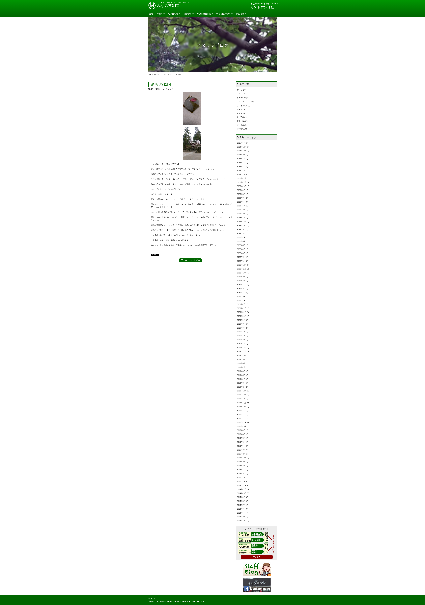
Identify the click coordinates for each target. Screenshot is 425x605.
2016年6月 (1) (242, 438)
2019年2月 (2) (242, 387)
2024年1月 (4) (242, 174)
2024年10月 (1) (243, 151)
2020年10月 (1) (243, 316)
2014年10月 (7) (243, 493)
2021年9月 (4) (242, 277)
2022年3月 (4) (242, 253)
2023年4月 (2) (242, 206)
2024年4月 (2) (242, 163)
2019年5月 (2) (242, 375)
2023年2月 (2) (242, 214)
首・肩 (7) (241, 113)
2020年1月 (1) (242, 344)
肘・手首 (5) (241, 117)
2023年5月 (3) (242, 202)
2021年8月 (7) (242, 281)
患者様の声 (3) (242, 98)
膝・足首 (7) (241, 125)
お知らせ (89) (242, 90)
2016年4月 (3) (242, 446)
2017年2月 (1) (242, 410)
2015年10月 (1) (243, 458)
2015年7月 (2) (242, 470)
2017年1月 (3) (242, 414)
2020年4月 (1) (242, 336)
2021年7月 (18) (243, 285)
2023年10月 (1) (243, 186)
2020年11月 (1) (243, 312)
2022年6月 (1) (242, 241)
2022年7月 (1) (242, 237)
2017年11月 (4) (243, 403)
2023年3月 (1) (242, 210)
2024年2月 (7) (242, 170)
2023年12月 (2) (243, 178)
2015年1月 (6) (242, 481)
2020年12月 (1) (243, 308)
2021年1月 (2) (242, 304)
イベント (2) (241, 94)
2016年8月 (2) (242, 434)
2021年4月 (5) (242, 292)
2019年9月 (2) (242, 359)
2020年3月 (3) (242, 340)
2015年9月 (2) (242, 462)
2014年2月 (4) (242, 517)
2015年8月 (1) (242, 466)
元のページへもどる (190, 260)
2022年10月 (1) (243, 225)
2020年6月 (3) (242, 332)
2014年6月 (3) (242, 509)
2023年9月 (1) (242, 190)
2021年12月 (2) (243, 265)
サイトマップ (152, 598)
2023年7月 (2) (242, 198)
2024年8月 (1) (242, 159)
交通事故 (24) (242, 129)
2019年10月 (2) (243, 355)
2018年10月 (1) (243, 395)
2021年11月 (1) (243, 269)
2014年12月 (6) (243, 485)
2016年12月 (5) (243, 418)
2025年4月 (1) (242, 143)
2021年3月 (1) (242, 296)
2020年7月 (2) (242, 328)
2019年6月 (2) (242, 371)
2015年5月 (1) (242, 474)
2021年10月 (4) (243, 273)
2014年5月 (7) (242, 513)
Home (150, 13)
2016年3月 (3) (242, 450)
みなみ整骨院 (168, 6)
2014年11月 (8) (243, 489)
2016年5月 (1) (242, 442)
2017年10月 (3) (243, 407)
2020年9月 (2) (242, 320)
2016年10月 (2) (243, 426)
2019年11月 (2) (243, 351)
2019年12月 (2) (243, 348)
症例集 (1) (241, 109)
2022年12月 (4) (243, 222)
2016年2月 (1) (242, 454)
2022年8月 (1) (242, 233)
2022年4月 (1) (242, 249)
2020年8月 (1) (242, 324)
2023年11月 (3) (243, 182)
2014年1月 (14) (243, 521)
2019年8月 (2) (242, 363)
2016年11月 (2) (243, 422)
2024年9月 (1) (242, 155)
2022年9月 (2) (242, 229)
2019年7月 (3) (242, 367)
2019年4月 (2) (242, 379)
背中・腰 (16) (242, 121)
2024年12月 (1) (243, 147)
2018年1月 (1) (242, 399)
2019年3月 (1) (242, 383)
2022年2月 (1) (242, 257)
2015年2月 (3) (242, 477)
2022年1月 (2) (242, 261)
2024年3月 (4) (242, 167)
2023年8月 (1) (242, 194)
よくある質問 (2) (243, 105)
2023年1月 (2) (242, 218)
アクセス (256, 557)
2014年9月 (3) (242, 497)
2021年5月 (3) (242, 289)
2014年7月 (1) (242, 505)
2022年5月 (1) (242, 245)
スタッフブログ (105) (245, 102)
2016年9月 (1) (242, 430)
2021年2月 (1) (242, 300)
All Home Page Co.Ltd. (197, 601)
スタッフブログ (166, 89)
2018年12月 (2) (243, 391)
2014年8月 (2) (242, 501)
